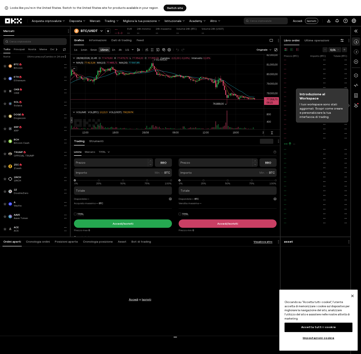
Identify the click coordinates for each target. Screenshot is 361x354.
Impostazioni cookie (318, 338)
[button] (12, 241)
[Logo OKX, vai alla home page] (13, 21)
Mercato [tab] (90, 151)
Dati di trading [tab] (121, 40)
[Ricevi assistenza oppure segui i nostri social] (345, 21)
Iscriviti (311, 21)
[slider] (75, 180)
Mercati (95, 21)
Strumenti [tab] (96, 141)
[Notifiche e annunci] (337, 21)
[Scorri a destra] (56, 49)
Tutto (6, 49)
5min (93, 49)
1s (75, 49)
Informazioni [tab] (97, 40)
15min (104, 49)
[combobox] (264, 49)
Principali (19, 49)
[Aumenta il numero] (150, 161)
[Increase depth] (344, 49)
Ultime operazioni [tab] (316, 40)
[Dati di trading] (356, 85)
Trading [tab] (79, 141)
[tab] (12, 241)
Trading (109, 21)
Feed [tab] (140, 40)
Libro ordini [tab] (291, 40)
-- (286, 144)
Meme (43, 49)
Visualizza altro (263, 241)
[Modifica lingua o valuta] (354, 21)
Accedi (297, 21)
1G (127, 49)
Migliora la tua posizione (140, 21)
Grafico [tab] (79, 40)
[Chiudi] (352, 296)
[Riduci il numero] (150, 165)
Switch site (175, 8)
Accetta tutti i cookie (318, 327)
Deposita (75, 21)
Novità (32, 49)
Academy (195, 21)
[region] (318, 320)
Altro (213, 21)
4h (120, 49)
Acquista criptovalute (46, 21)
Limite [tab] (77, 151)
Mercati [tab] (8, 31)
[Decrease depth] (325, 49)
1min (84, 49)
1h (113, 49)
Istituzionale (173, 21)
